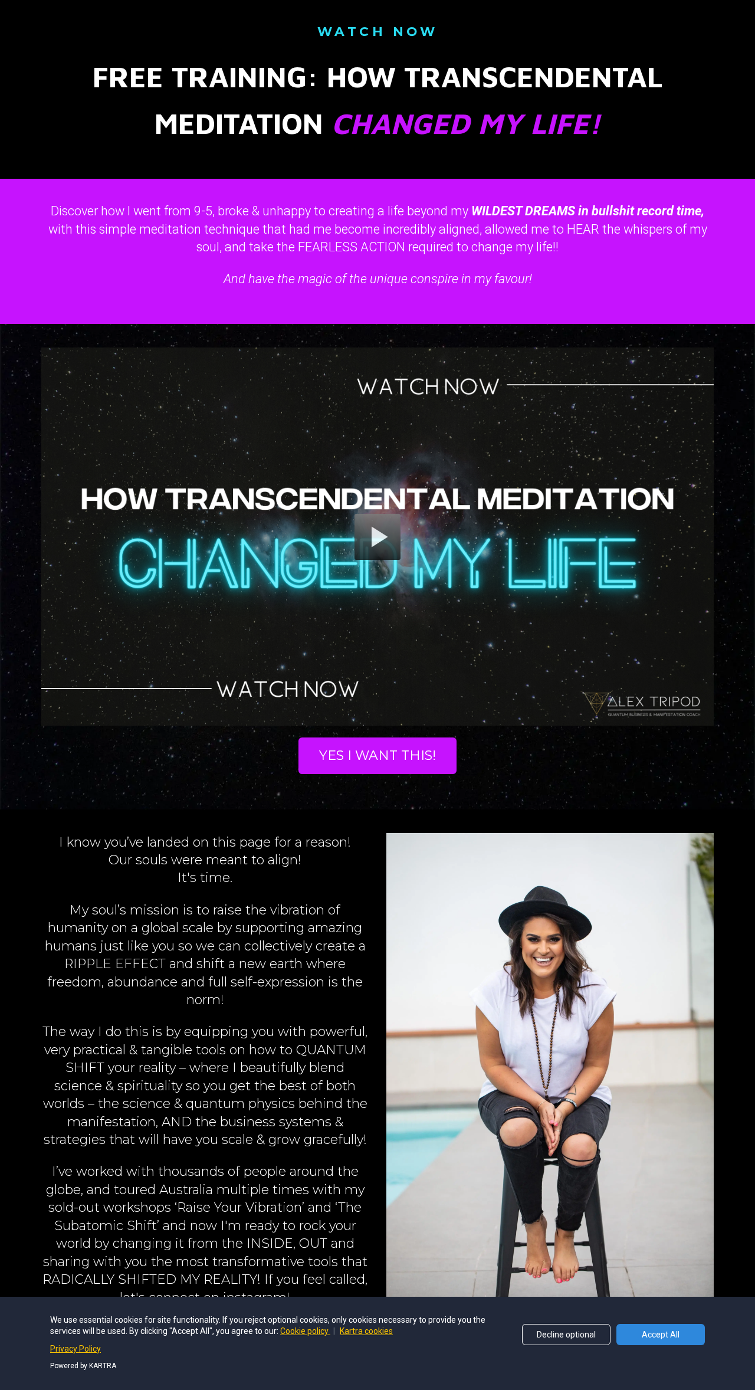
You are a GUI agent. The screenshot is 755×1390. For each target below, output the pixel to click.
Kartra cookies (366, 1331)
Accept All (661, 1334)
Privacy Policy (75, 1348)
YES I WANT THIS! (377, 755)
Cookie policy (305, 1331)
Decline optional (566, 1334)
